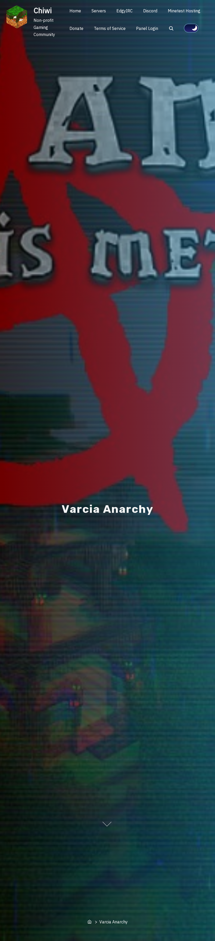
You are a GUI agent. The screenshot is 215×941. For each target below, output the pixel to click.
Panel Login (147, 28)
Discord (150, 10)
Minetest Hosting (184, 10)
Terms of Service (110, 28)
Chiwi (43, 10)
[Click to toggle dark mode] (191, 28)
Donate (76, 28)
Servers (99, 10)
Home (75, 10)
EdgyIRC (124, 10)
